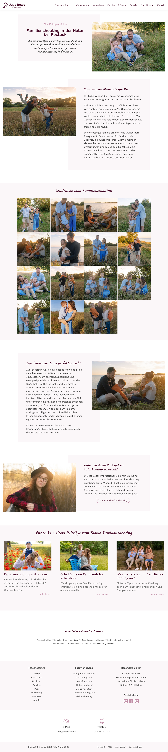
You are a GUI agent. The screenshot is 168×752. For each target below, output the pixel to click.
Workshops (81, 5)
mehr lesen (45, 594)
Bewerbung (36, 692)
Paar (36, 689)
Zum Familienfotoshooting (113, 500)
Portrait (37, 673)
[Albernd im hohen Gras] (128, 71)
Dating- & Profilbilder (131, 685)
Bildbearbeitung (84, 696)
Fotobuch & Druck (116, 5)
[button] (33, 215)
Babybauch (36, 677)
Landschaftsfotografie (84, 692)
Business (36, 696)
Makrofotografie (84, 677)
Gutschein (98, 5)
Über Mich (146, 5)
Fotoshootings (62, 5)
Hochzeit (36, 681)
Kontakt (161, 5)
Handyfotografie (84, 681)
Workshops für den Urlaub (131, 681)
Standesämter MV (131, 673)
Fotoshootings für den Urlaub (131, 677)
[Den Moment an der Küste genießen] (128, 410)
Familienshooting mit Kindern (26, 574)
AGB (110, 747)
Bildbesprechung (84, 685)
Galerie (133, 5)
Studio (36, 700)
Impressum (120, 747)
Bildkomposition (84, 689)
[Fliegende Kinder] (39, 136)
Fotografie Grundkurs (84, 673)
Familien (36, 685)
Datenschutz (135, 747)
